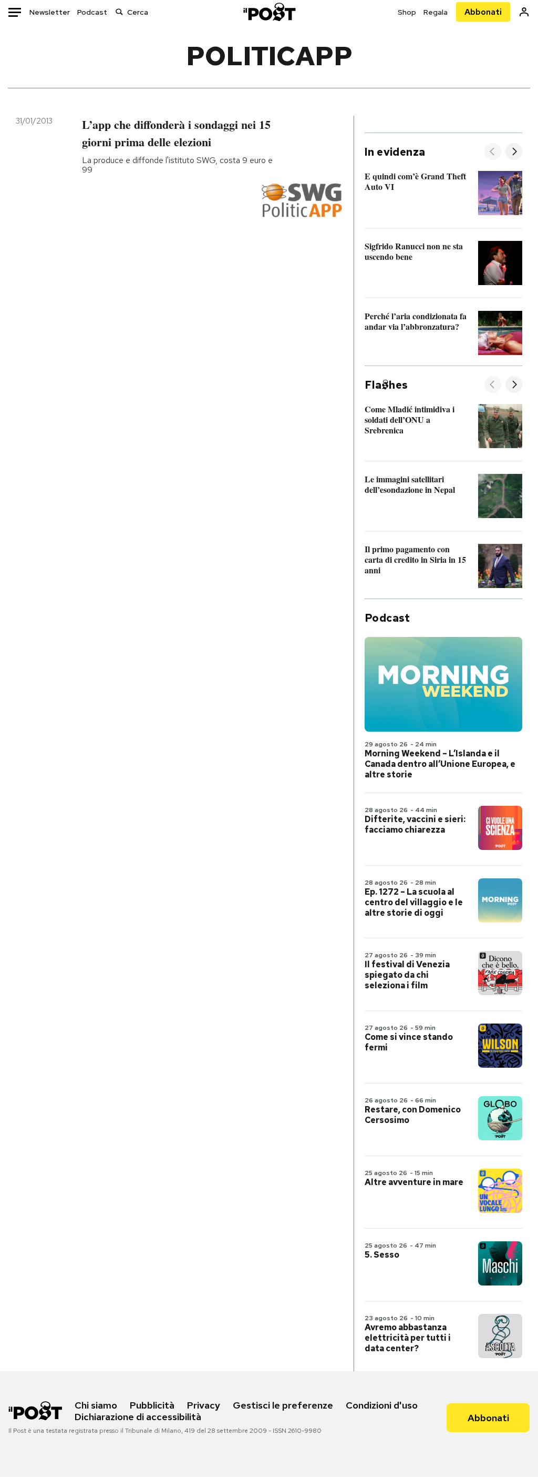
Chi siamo (96, 1405)
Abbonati (483, 11)
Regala (435, 12)
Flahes (386, 385)
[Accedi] (524, 11)
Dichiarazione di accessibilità (138, 1417)
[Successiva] (513, 152)
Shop (407, 12)
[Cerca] (119, 11)
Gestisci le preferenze (283, 1405)
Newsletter (49, 12)
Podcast (92, 12)
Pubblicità (152, 1405)
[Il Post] (269, 12)
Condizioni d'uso (382, 1405)
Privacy (203, 1405)
